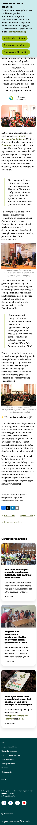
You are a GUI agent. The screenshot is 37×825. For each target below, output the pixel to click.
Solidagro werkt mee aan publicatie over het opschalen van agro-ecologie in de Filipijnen (18, 699)
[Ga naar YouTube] (24, 803)
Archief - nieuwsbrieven (10, 755)
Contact (4, 779)
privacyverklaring (17, 31)
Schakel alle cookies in (14, 38)
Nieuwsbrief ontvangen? (10, 751)
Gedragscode (6, 772)
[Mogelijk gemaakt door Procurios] (25, 821)
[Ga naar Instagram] (3, 803)
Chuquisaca (7, 145)
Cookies (4, 768)
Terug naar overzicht (13, 522)
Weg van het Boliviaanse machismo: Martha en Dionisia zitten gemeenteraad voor (18, 635)
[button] (3, 508)
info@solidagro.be (8, 796)
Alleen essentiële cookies (16, 52)
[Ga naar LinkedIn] (17, 803)
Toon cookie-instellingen (16, 45)
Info (3, 743)
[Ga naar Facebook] (10, 803)
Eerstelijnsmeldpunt (9, 747)
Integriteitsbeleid (8, 759)
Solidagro (21, 97)
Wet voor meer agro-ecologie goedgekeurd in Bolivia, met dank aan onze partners (18, 572)
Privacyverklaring (8, 764)
